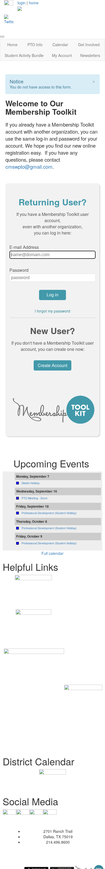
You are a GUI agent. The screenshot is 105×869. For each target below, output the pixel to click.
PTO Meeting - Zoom (34, 498)
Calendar (60, 44)
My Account (62, 55)
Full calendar (52, 553)
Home (12, 44)
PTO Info (35, 44)
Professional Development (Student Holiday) (49, 513)
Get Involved (89, 44)
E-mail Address (24, 247)
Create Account (52, 365)
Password (19, 270)
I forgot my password (52, 311)
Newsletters (90, 55)
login (22, 2)
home (33, 2)
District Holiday (31, 483)
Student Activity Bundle (24, 55)
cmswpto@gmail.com (28, 166)
